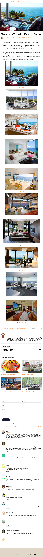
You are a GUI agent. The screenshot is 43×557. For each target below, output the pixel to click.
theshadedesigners (22, 322)
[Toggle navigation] (35, 1)
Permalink (39, 426)
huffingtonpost (22, 111)
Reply (8, 439)
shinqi (22, 297)
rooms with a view (12, 328)
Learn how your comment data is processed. (23, 423)
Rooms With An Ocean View (21, 328)
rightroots (22, 87)
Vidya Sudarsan (6, 37)
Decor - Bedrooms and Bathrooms (23, 37)
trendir (22, 245)
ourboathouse (22, 165)
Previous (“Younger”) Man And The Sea (10, 426)
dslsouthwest (22, 191)
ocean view (6, 328)
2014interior (22, 270)
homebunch (22, 136)
